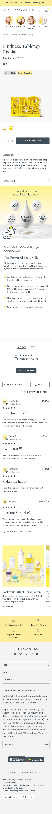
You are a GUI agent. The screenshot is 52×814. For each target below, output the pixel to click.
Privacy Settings (9, 779)
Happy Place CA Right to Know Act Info (18, 785)
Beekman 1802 (15, 772)
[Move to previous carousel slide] (3, 566)
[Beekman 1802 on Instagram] (26, 655)
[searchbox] (16, 384)
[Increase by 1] (13, 141)
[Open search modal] (9, 10)
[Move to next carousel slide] (48, 566)
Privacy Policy (9, 736)
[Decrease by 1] (5, 141)
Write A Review (26, 370)
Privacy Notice (25, 779)
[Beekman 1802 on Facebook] (15, 655)
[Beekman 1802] (26, 649)
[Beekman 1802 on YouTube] (37, 655)
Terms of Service (14, 723)
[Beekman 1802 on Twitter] (20, 655)
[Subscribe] (46, 744)
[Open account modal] (40, 10)
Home (4, 34)
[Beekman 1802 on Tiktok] (31, 655)
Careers (41, 785)
